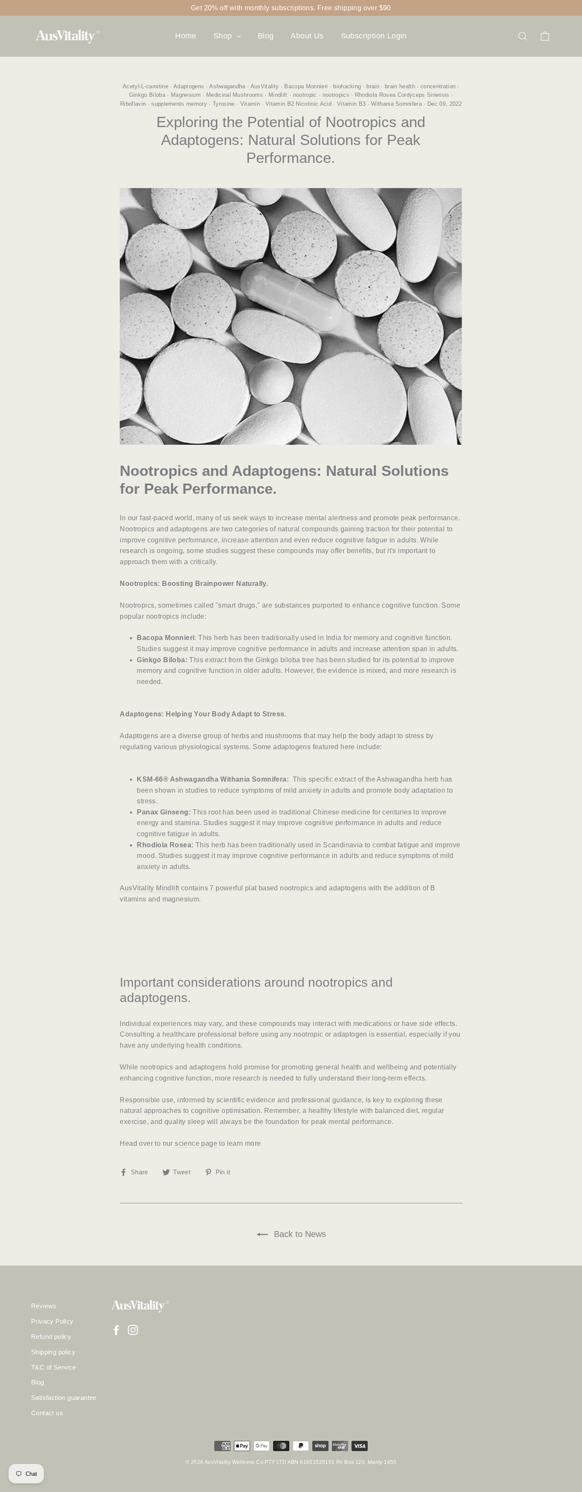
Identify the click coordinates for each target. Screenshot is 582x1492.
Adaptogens (188, 86)
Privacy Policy (52, 1321)
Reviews (44, 1306)
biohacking (347, 86)
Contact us (47, 1413)
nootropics (336, 95)
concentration (438, 86)
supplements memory (179, 104)
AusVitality (265, 86)
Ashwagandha (227, 86)
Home (185, 36)
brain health (400, 86)
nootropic (305, 95)
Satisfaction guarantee (64, 1397)
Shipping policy (53, 1352)
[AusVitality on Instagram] (133, 1329)
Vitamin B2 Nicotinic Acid (298, 104)
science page (196, 1143)
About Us (307, 36)
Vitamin (250, 104)
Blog (266, 36)
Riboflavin (133, 104)
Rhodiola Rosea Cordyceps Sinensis (402, 95)
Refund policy (51, 1336)
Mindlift (278, 95)
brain (372, 86)
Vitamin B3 (351, 104)
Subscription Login (374, 36)
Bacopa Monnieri (306, 86)
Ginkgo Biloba (147, 95)
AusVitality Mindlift (150, 888)
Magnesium (186, 95)
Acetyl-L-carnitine (145, 86)
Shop (223, 36)
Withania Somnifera (396, 104)
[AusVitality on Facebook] (116, 1329)
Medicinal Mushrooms (234, 95)
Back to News (298, 1234)
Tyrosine (224, 104)
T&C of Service (53, 1367)
